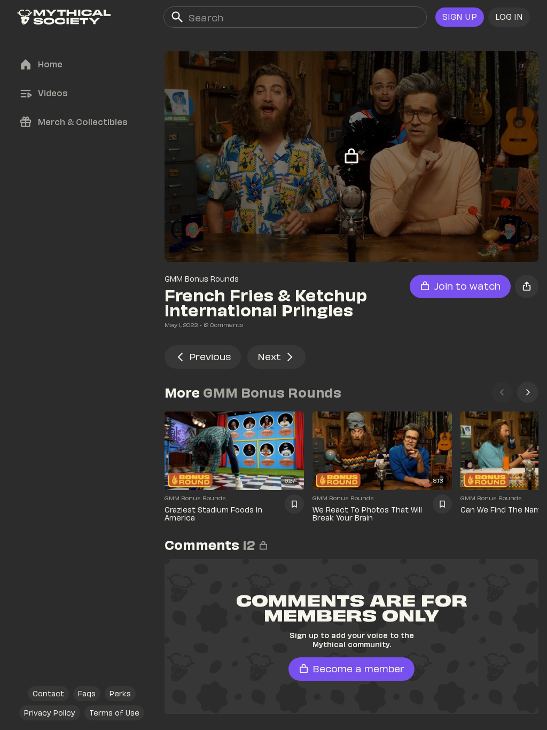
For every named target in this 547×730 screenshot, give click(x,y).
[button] (509, 17)
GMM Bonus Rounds (202, 279)
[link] (64, 17)
